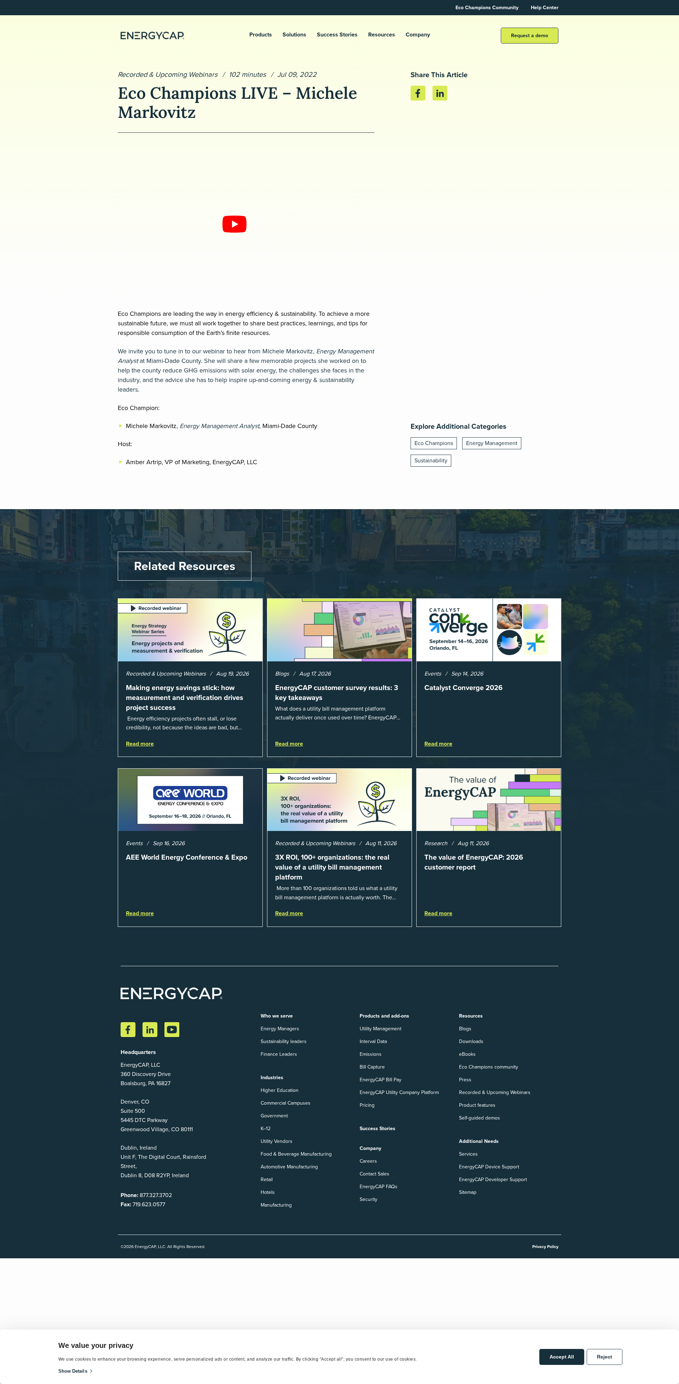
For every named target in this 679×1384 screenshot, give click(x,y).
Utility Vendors (276, 1141)
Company (418, 35)
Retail (267, 1179)
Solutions (294, 35)
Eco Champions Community (486, 7)
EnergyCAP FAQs (378, 1186)
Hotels (268, 1192)
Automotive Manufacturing (289, 1167)
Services (468, 1154)
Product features (477, 1105)
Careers (368, 1161)
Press (465, 1079)
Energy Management (491, 443)
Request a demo (529, 35)
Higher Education (279, 1090)
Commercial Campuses (286, 1103)
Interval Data (373, 1041)
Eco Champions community (488, 1067)
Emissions (371, 1054)
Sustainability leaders (284, 1041)
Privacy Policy (545, 1246)
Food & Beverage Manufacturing (296, 1154)
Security (368, 1199)
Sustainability (430, 460)
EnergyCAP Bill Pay (380, 1079)
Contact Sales (374, 1174)
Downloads (471, 1041)
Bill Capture (372, 1067)
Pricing (367, 1105)
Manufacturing (276, 1205)
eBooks (467, 1054)
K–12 (266, 1128)
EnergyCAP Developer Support (493, 1179)
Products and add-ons (384, 1016)
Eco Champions (433, 443)
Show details (72, 1371)
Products (260, 35)
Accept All (562, 1357)
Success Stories (337, 35)
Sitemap (467, 1192)
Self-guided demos (479, 1118)
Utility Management (380, 1028)
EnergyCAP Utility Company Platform (399, 1092)
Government (274, 1116)
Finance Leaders (279, 1054)
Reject (604, 1357)
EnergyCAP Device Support (489, 1167)
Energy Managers (280, 1028)
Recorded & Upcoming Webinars (167, 74)
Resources (381, 35)
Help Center (544, 7)
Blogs (465, 1028)
